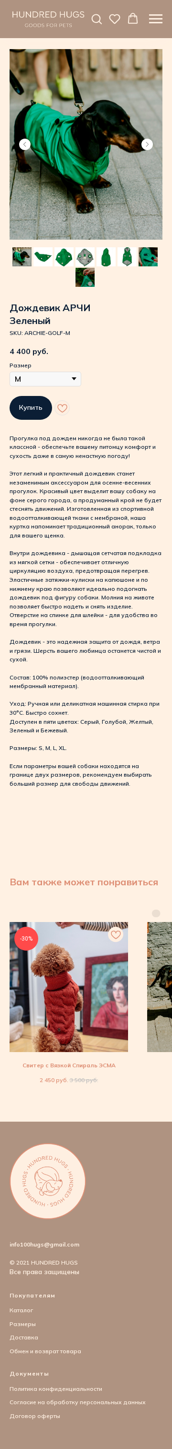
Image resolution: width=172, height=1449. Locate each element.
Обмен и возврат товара (45, 1351)
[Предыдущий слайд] (25, 144)
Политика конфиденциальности (56, 1388)
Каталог (21, 1310)
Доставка (24, 1337)
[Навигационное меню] (155, 19)
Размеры (23, 1323)
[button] (96, 18)
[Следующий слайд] (147, 144)
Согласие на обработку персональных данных (78, 1402)
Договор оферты (35, 1415)
